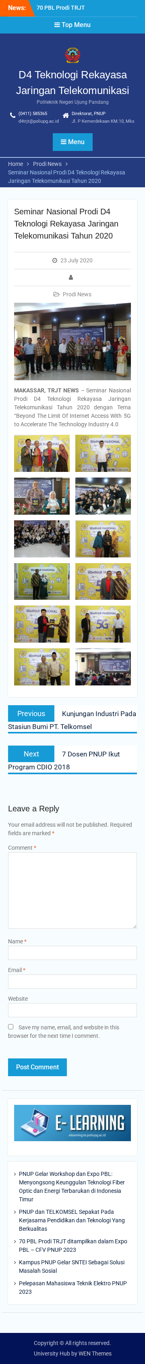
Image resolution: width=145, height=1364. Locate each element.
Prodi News (77, 294)
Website (18, 998)
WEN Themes (95, 1353)
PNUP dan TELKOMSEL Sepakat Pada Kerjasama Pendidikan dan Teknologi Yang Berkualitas (72, 1220)
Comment (22, 847)
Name (17, 941)
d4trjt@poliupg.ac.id (39, 121)
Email (16, 970)
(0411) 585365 (33, 113)
